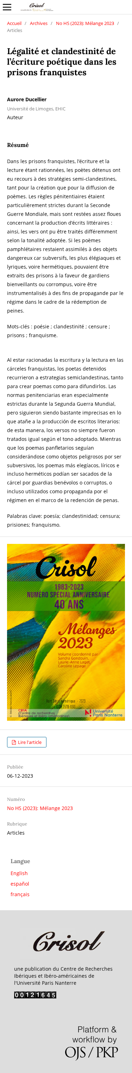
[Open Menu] (7, 7)
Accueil (14, 23)
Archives (39, 23)
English (19, 873)
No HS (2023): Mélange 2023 (85, 23)
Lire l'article (29, 742)
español (20, 883)
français (20, 894)
